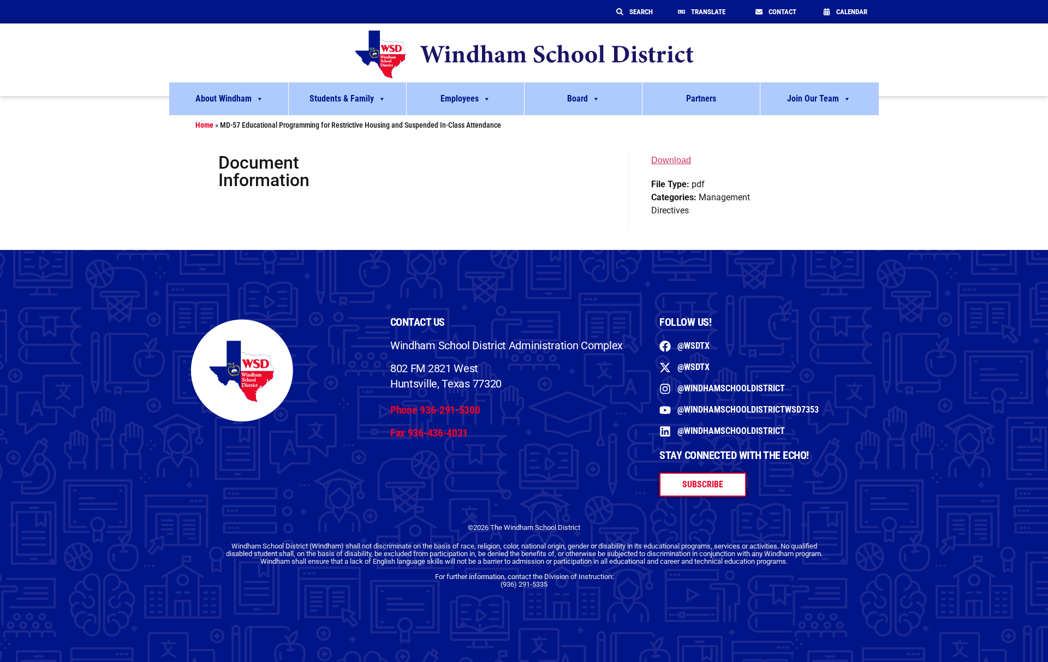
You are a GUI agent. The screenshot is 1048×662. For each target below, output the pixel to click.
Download (671, 160)
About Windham (223, 98)
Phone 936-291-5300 (435, 409)
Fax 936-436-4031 (429, 432)
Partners (701, 98)
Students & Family (341, 98)
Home (204, 125)
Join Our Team (813, 98)
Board (577, 98)
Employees (459, 98)
